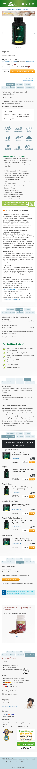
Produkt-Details (16, 458)
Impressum (22, 759)
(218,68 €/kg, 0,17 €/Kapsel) (9, 61)
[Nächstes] (34, 33)
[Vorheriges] (2, 33)
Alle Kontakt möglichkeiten (9, 706)
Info (12, 725)
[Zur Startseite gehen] (12, 3)
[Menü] (4, 3)
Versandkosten (30, 61)
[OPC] (17, 624)
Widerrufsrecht (10, 762)
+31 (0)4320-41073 (24, 9)
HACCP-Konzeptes (8, 289)
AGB (3, 759)
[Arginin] (6, 474)
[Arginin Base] (6, 492)
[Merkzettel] (26, 4)
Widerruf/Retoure (21, 762)
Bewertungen (20, 87)
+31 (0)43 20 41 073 (10, 694)
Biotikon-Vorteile (30, 87)
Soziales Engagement (12, 299)
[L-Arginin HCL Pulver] (6, 457)
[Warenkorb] (32, 4)
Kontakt (29, 762)
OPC (16, 637)
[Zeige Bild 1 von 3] (16, 47)
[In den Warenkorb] (32, 462)
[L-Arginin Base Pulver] (6, 508)
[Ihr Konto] (29, 4)
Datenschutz (30, 759)
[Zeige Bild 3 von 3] (20, 47)
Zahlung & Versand (11, 759)
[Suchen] (23, 4)
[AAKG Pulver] (6, 543)
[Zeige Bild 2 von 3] (18, 47)
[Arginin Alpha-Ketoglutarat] (6, 526)
